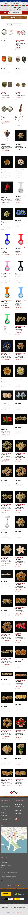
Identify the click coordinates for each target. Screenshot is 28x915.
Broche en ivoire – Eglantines (20, 607)
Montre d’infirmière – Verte (6, 326)
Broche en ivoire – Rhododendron (4, 196)
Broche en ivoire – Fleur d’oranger (19, 558)
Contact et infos (4, 860)
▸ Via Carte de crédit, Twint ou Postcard (9, 872)
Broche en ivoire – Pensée (19, 169)
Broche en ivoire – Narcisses (6, 478)
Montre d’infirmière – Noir (19, 273)
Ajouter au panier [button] (5, 97)
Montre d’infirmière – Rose (6, 273)
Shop (8, 19)
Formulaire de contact (20, 806)
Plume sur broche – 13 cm (19, 116)
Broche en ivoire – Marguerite (6, 221)
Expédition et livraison (6, 865)
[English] (8, 885)
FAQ (2, 867)
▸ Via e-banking (4, 874)
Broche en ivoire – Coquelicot (20, 730)
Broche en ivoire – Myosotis (20, 218)
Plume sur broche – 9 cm (5, 143)
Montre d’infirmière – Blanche (20, 195)
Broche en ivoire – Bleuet (5, 353)
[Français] (11, 885)
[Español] (19, 885)
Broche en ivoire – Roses (5, 401)
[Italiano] (16, 885)
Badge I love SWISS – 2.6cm (19, 40)
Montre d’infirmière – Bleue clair (21, 300)
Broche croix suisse (4, 66)
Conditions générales (5, 864)
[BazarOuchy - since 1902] (14, 7)
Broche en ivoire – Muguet (6, 579)
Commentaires (4, 862)
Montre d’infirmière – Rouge (20, 247)
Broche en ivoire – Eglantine (6, 169)
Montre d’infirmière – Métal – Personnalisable (6, 530)
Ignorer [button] (23, 1)
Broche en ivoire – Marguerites (6, 677)
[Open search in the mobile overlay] (15, 13)
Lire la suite (18, 47)
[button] (4, 13)
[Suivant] (16, 792)
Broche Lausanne (18, 66)
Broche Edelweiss (18, 92)
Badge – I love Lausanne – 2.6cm (7, 38)
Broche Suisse (3, 92)
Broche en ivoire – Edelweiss (20, 326)
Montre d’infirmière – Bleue (6, 247)
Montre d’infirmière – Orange (6, 300)
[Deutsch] (14, 885)
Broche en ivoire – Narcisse (20, 143)
